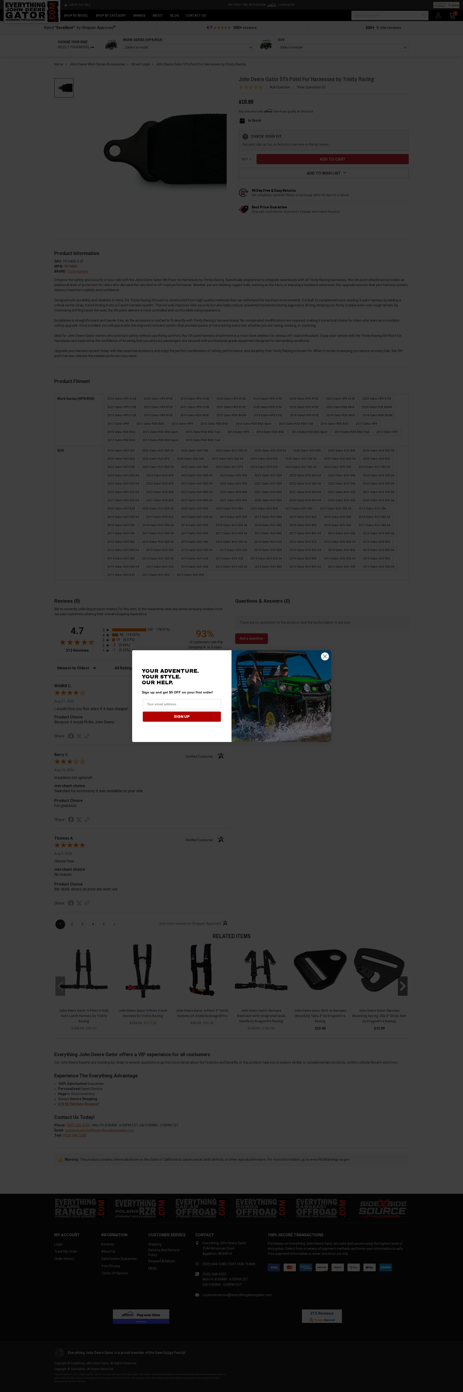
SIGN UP (182, 716)
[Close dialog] (325, 656)
